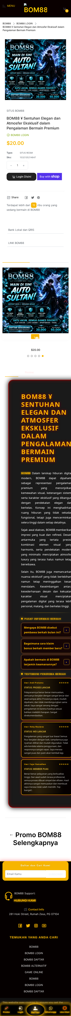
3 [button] (35, 356)
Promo (6, 1012)
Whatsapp (50, 1012)
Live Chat (65, 1012)
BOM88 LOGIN (25, 23)
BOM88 (7, 23)
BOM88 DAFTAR (34, 959)
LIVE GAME (36, 345)
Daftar (35, 1012)
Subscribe (56, 874)
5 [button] (43, 356)
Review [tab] (29, 372)
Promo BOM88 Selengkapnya (37, 839)
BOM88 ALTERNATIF (34, 965)
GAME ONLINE (34, 972)
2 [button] (32, 356)
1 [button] (28, 356)
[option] (35, 314)
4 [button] (39, 356)
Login (20, 1012)
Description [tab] (11, 372)
